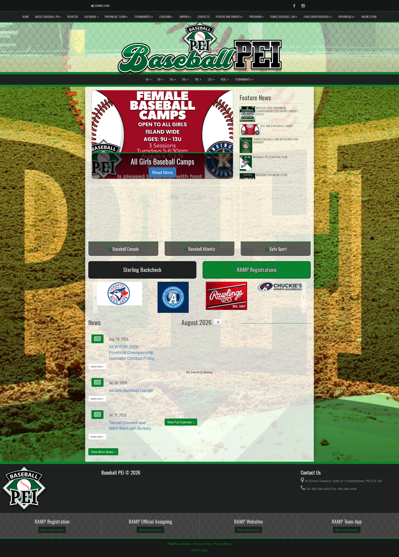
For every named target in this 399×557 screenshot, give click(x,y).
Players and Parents (228, 16)
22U (210, 79)
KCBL (224, 79)
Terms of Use (202, 544)
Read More (162, 172)
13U (172, 79)
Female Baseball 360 (282, 16)
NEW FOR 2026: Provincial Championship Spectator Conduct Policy (131, 352)
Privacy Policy (223, 544)
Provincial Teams (115, 16)
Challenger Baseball (317, 16)
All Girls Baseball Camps (131, 390)
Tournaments (142, 16)
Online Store (369, 16)
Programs (255, 16)
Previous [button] (95, 297)
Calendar (90, 16)
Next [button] (303, 297)
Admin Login (199, 550)
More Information (52, 530)
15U (184, 79)
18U (197, 79)
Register (72, 16)
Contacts (203, 16)
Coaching (165, 16)
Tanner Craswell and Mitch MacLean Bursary (130, 425)
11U (159, 79)
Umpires (184, 16)
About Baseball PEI (47, 16)
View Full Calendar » (181, 422)
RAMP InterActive (179, 544)
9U (147, 79)
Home (25, 16)
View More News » (103, 452)
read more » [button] (97, 366)
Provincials (345, 16)
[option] (119, 297)
